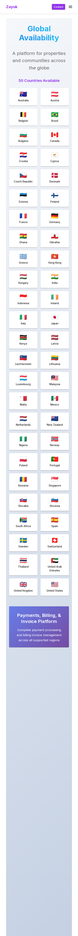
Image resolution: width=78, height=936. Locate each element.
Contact (58, 6)
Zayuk (11, 7)
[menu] (70, 7)
